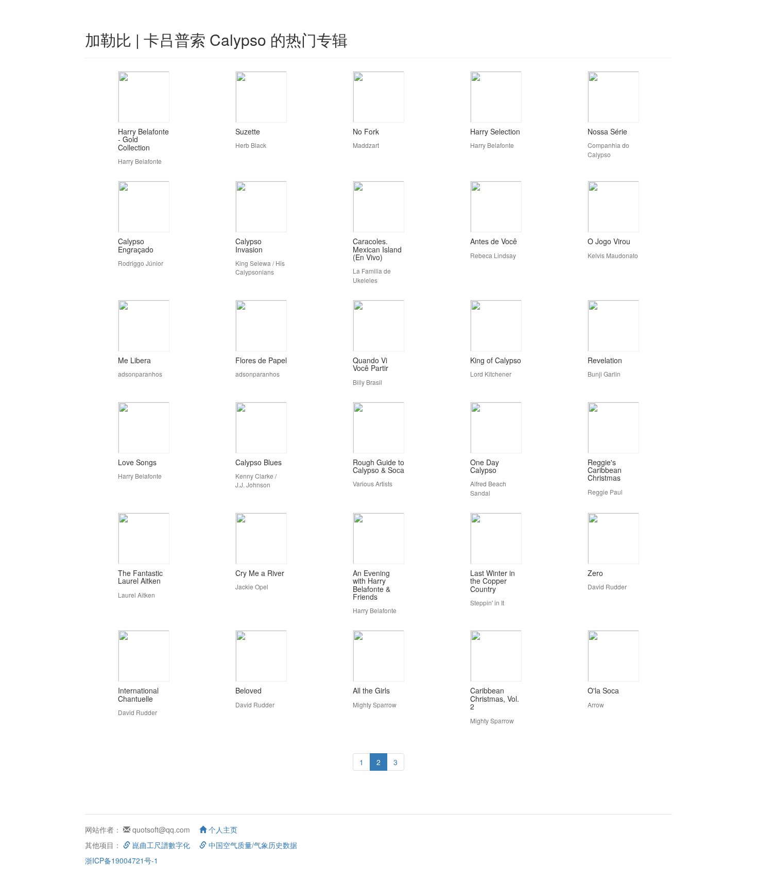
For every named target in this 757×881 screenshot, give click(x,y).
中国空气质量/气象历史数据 (252, 845)
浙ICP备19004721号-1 (121, 860)
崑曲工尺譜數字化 (160, 845)
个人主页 (222, 829)
